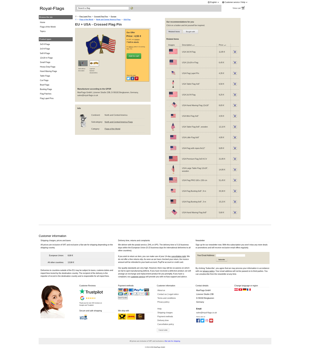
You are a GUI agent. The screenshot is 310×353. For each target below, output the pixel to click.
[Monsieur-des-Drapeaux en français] (249, 290)
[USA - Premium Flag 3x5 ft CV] (173, 163)
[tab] (174, 31)
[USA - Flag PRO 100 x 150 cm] (173, 184)
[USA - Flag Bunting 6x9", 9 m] (173, 195)
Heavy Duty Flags (47, 67)
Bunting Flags (46, 89)
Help (159, 309)
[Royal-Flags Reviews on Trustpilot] (91, 294)
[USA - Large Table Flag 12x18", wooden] (173, 174)
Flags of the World (48, 27)
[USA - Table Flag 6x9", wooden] (173, 131)
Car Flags (44, 80)
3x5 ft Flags (45, 44)
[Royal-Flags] (56, 8)
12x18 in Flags (46, 58)
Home (42, 22)
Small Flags (45, 62)
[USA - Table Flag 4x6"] (173, 88)
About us (161, 290)
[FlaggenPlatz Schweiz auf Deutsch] (240, 290)
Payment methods (165, 316)
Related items (174, 32)
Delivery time (163, 320)
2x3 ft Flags (45, 49)
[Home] (76, 16)
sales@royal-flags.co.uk (87, 95)
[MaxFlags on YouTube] (211, 322)
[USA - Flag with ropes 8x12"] (173, 152)
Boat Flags (44, 85)
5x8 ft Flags (45, 53)
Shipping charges (165, 313)
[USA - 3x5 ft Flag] (173, 56)
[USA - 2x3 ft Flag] (173, 98)
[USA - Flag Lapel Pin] (173, 77)
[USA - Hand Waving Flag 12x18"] (173, 109)
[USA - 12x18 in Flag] (173, 66)
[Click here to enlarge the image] (101, 44)
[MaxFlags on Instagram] (207, 322)
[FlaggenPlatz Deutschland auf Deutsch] (244, 290)
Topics (43, 31)
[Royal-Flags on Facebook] (198, 322)
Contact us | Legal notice (168, 294)
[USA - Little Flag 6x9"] (173, 141)
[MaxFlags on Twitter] (202, 322)
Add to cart (134, 56)
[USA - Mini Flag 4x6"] (173, 120)
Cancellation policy (165, 324)
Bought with (190, 32)
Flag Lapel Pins (47, 98)
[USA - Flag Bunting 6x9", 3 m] (173, 206)
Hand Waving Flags (48, 71)
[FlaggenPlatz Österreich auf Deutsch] (236, 290)
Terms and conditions (166, 298)
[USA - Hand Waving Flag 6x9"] (173, 216)
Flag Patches (45, 94)
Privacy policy (163, 302)
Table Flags (45, 76)
